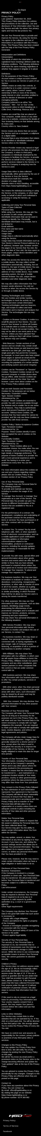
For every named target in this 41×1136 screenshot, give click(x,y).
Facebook (7, 1131)
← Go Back (20, 10)
